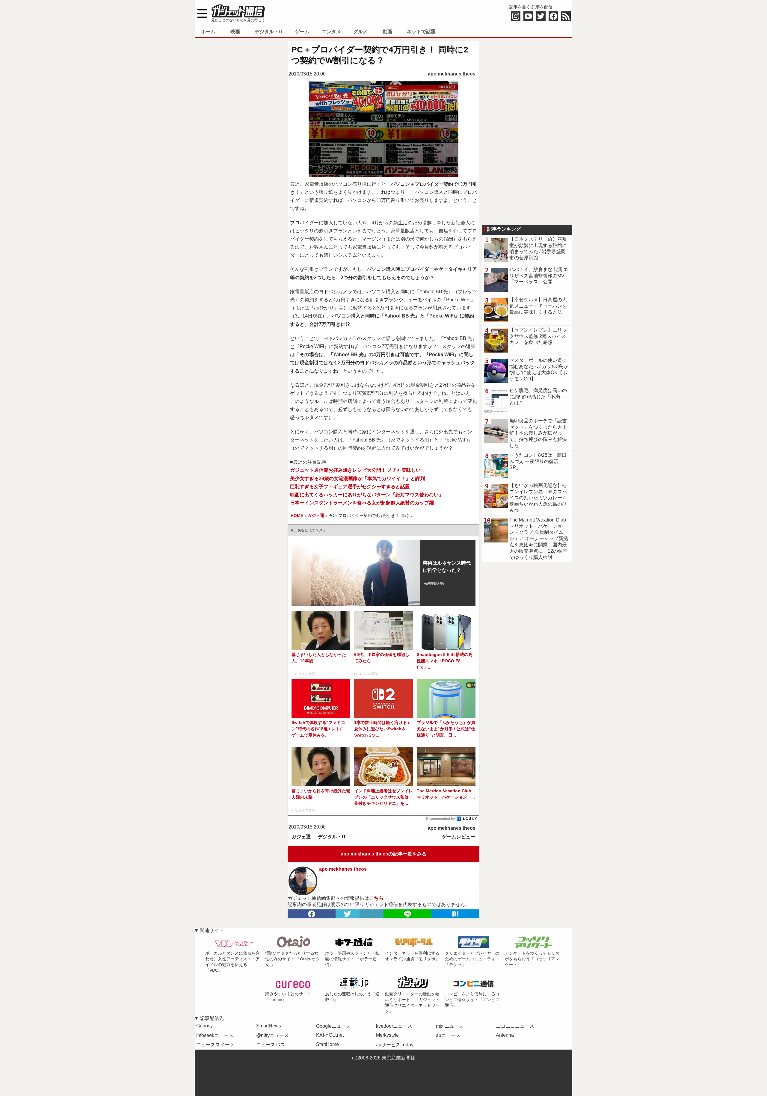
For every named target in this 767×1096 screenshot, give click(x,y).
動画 (387, 31)
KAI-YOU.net (330, 1035)
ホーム (208, 31)
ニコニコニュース (515, 1026)
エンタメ (331, 31)
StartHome (327, 1044)
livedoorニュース (394, 1026)
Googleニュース (333, 1026)
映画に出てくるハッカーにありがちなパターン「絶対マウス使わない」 (366, 494)
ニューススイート (215, 1044)
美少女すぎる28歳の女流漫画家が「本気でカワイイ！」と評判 (357, 478)
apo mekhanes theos (451, 73)
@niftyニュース (272, 1035)
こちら (376, 898)
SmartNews (268, 1025)
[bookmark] (455, 913)
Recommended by (441, 818)
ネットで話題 (421, 31)
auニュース (448, 1035)
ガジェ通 (301, 836)
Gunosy (204, 1025)
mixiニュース (450, 1026)
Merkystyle (387, 1035)
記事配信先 (212, 1018)
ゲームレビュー (458, 836)
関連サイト (212, 930)
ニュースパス (270, 1044)
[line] (407, 913)
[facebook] (312, 913)
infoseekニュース (214, 1035)
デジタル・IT (269, 31)
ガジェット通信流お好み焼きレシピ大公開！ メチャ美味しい (355, 470)
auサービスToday (394, 1044)
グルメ (360, 31)
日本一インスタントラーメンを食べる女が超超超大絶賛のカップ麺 (362, 502)
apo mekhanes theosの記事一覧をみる (384, 853)
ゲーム (302, 31)
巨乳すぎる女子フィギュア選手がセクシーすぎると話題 (350, 486)
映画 (235, 31)
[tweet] (348, 913)
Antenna (505, 1035)
